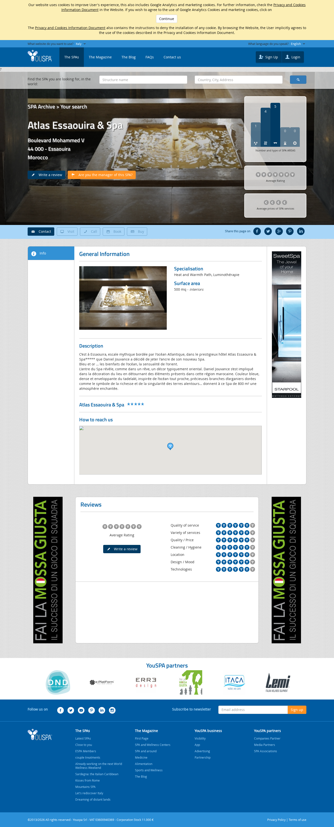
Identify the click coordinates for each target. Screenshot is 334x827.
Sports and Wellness (149, 770)
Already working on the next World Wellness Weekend (98, 766)
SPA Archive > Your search (57, 106)
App (197, 745)
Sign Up (271, 57)
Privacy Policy (276, 820)
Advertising (202, 751)
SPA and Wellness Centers (152, 745)
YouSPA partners (267, 730)
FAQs (149, 57)
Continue (166, 18)
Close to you (83, 745)
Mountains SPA (85, 787)
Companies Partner (267, 738)
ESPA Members (85, 751)
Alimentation (143, 764)
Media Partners (264, 745)
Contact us (172, 57)
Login (295, 57)
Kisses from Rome (87, 780)
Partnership (203, 757)
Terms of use (297, 820)
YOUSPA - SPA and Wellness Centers (40, 56)
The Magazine (100, 57)
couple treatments (87, 757)
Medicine (141, 757)
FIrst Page (141, 738)
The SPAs (71, 57)
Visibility (200, 738)
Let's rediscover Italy (89, 793)
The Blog (129, 57)
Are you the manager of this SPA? (104, 174)
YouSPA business (208, 730)
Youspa (40, 734)
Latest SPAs (83, 738)
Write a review (49, 174)
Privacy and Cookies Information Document (70, 27)
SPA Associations (265, 751)
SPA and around (145, 751)
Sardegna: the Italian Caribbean (96, 774)
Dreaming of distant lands (93, 799)
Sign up (297, 709)
